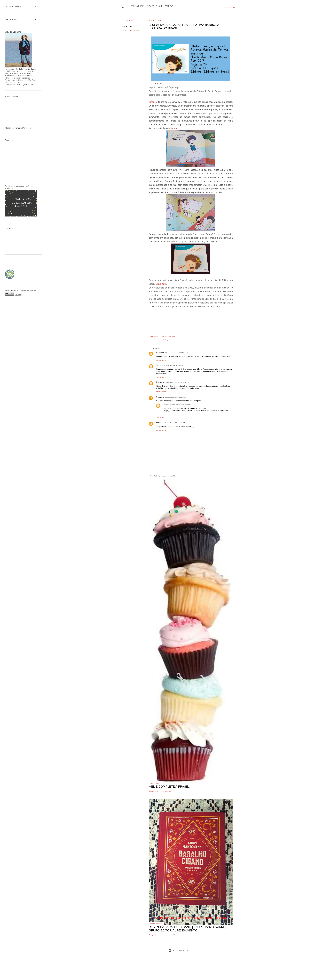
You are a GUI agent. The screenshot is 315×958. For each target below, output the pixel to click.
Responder (161, 360)
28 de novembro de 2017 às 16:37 (176, 353)
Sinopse (153, 102)
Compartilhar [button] (127, 20)
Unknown (160, 353)
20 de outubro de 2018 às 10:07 (181, 405)
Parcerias (151, 6)
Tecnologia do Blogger (180, 950)
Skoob (173, 128)
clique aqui (161, 284)
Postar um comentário (168, 935)
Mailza (166, 404)
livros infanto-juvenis (130, 30)
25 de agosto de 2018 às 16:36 (175, 397)
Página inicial (138, 6)
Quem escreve (165, 6)
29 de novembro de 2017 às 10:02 (177, 382)
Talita (158, 365)
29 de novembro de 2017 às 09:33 (173, 365)
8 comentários (165, 791)
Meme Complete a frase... (170, 786)
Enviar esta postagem (168, 336)
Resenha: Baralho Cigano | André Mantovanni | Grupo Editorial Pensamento (187, 928)
